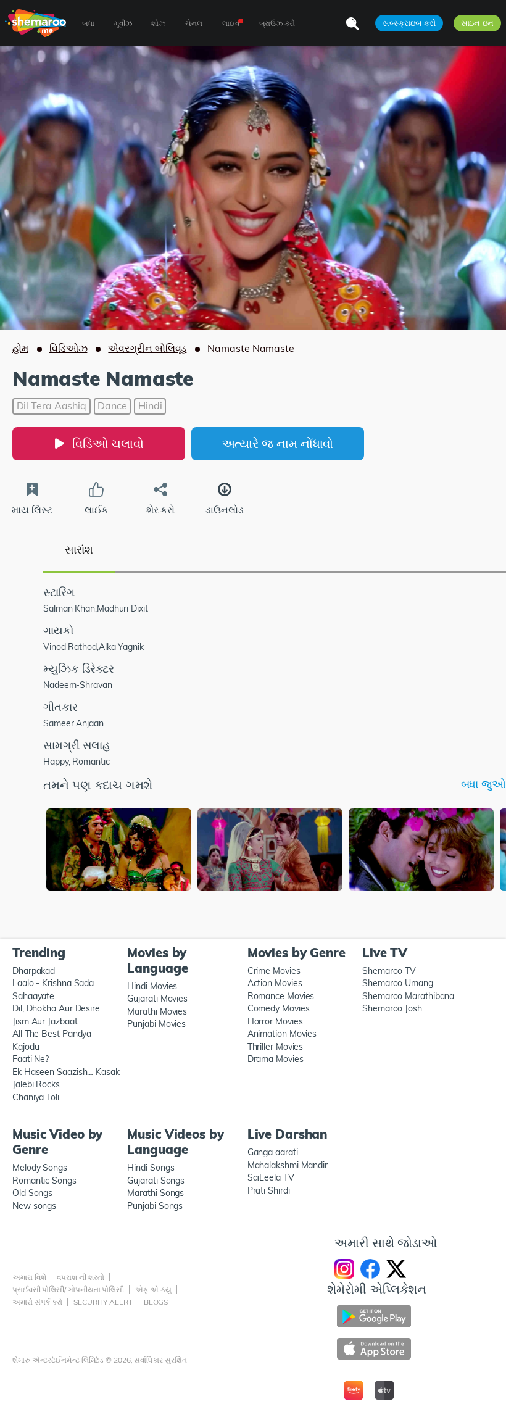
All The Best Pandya (51, 1033)
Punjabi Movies (156, 1023)
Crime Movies (274, 970)
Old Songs (32, 1192)
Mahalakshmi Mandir (287, 1165)
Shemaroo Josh (392, 1008)
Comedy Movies (278, 1008)
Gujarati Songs (156, 1180)
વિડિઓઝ (68, 348)
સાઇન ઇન (477, 23)
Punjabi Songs (155, 1205)
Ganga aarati (272, 1152)
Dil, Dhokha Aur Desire (56, 1008)
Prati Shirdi (268, 1190)
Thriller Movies (275, 1046)
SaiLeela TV (270, 1177)
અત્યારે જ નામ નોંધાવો (278, 443)
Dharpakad (33, 970)
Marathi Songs (155, 1192)
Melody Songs (39, 1167)
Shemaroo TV (389, 970)
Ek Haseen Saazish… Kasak (66, 1072)
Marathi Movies (157, 1011)
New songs (34, 1205)
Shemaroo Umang (397, 983)
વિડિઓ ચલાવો (107, 443)
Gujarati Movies (157, 998)
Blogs (156, 1302)
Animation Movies (282, 1033)
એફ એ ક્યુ (153, 1289)
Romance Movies (281, 996)
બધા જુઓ (483, 784)
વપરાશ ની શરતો (80, 1277)
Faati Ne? (30, 1059)
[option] (118, 850)
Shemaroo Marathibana (408, 996)
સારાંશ (79, 549)
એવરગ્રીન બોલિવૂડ (147, 348)
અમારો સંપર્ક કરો (37, 1302)
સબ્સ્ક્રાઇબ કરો (409, 23)
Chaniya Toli (35, 1097)
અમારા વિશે (29, 1277)
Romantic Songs (44, 1180)
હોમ (20, 348)
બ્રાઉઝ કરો (277, 23)
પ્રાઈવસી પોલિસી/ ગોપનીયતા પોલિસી (68, 1289)
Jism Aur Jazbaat (45, 1021)
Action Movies (274, 983)
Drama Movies (275, 1059)
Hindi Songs (150, 1167)
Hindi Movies (152, 986)
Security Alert (103, 1302)
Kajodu (25, 1046)
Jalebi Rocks (36, 1084)
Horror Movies (275, 1021)
